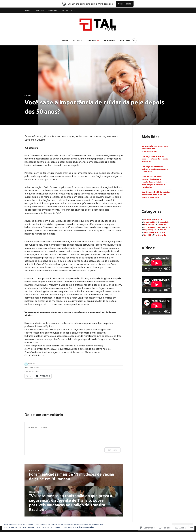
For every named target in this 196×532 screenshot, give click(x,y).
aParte (147, 219)
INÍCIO (65, 40)
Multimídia (149, 224)
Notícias (27, 96)
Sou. (164, 232)
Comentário (112, 450)
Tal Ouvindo (160, 235)
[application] (157, 263)
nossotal (32, 363)
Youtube (64, 10)
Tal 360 (147, 235)
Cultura (158, 219)
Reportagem (150, 230)
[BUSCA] (134, 40)
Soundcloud (52, 10)
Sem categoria (151, 232)
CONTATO (125, 40)
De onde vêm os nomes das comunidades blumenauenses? (155, 149)
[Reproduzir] (145, 268)
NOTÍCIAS (77, 40)
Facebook (28, 10)
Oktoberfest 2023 (152, 227)
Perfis (167, 227)
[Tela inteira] (168, 268)
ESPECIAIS (91, 40)
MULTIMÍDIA (109, 40)
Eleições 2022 (150, 222)
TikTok (73, 10)
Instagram (40, 10)
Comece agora (124, 4)
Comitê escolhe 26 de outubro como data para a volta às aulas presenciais (156, 194)
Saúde (163, 230)
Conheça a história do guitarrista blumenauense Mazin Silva (155, 169)
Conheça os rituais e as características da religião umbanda (155, 159)
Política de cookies (84, 527)
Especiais (164, 222)
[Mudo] (165, 268)
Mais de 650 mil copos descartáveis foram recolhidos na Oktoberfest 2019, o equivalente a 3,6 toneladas (155, 181)
